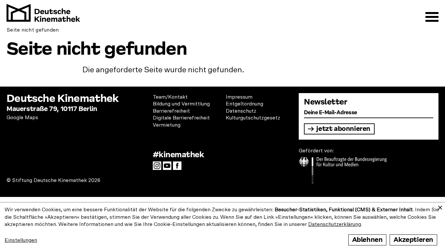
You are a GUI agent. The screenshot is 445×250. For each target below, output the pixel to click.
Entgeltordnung (244, 103)
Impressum (239, 97)
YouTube (168, 167)
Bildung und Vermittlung (181, 103)
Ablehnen (367, 239)
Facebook (178, 167)
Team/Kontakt (170, 97)
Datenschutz (241, 111)
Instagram (158, 167)
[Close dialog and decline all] (440, 206)
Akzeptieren (413, 239)
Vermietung (166, 125)
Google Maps (22, 117)
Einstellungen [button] (21, 240)
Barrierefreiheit (171, 111)
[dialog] (222, 226)
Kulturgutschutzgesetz (253, 117)
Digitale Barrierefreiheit (181, 117)
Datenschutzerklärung (334, 224)
